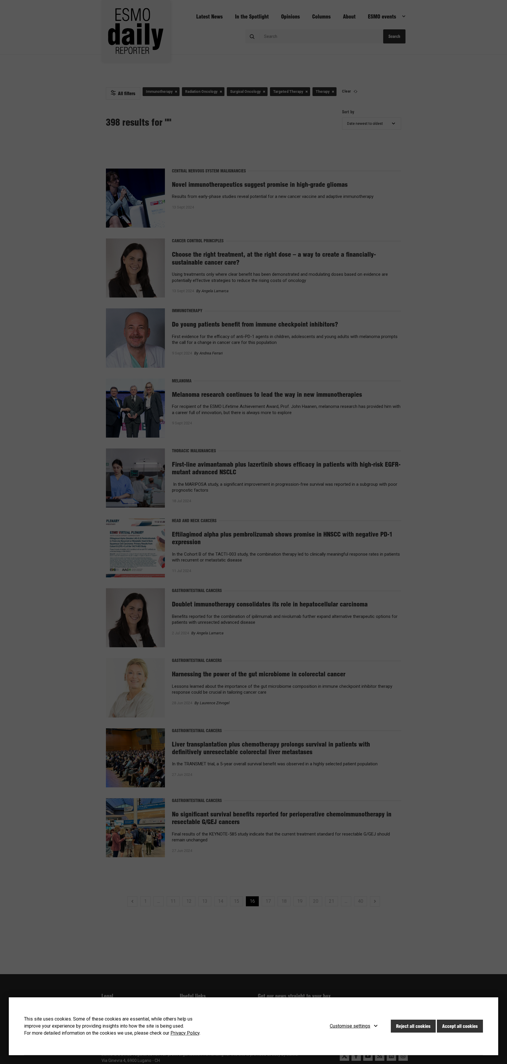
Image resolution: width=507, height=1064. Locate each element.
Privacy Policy (185, 1033)
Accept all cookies (460, 1026)
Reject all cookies (413, 1026)
